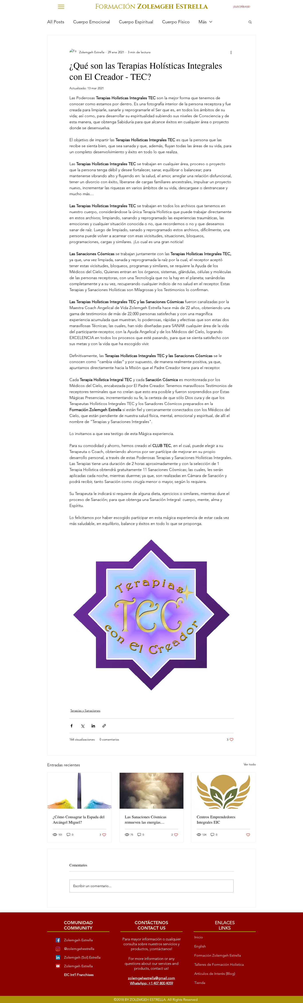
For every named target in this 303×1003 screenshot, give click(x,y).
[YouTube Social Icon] (58, 966)
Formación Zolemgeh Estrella (217, 955)
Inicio (198, 937)
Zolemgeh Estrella (78, 966)
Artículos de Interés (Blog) (214, 973)
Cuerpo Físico (176, 21)
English (200, 946)
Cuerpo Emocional (91, 21)
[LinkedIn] (58, 957)
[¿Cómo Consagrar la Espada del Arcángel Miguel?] (79, 791)
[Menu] (61, 7)
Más (203, 21)
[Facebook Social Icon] (58, 940)
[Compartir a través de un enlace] (104, 726)
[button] (243, 7)
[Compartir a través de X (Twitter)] (82, 726)
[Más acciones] (231, 52)
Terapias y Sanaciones (85, 711)
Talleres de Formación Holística (219, 964)
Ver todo (250, 764)
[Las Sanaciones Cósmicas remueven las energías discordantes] (152, 791)
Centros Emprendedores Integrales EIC (216, 819)
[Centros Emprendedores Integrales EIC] (223, 791)
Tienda (199, 983)
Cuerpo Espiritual (136, 21)
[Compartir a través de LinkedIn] (93, 726)
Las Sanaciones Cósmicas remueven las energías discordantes (145, 819)
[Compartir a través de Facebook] (71, 726)
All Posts (55, 21)
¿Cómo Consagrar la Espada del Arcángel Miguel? (78, 819)
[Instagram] (58, 949)
